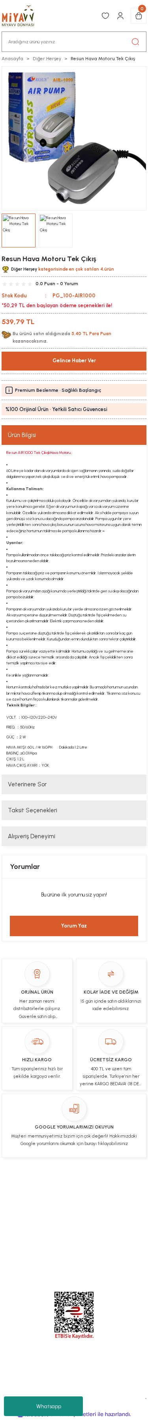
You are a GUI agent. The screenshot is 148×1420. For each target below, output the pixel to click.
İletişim (54, 1184)
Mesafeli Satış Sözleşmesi (45, 1215)
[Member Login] (120, 15)
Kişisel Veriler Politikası (54, 1199)
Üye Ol (29, 1184)
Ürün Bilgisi (22, 435)
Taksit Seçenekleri (32, 810)
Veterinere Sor (27, 784)
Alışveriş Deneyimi (31, 836)
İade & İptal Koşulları (98, 1184)
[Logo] (22, 15)
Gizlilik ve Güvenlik (113, 1215)
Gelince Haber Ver (74, 360)
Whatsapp (48, 1406)
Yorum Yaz (74, 926)
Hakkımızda (108, 1199)
